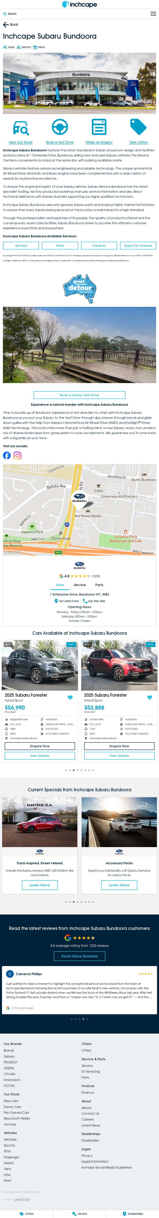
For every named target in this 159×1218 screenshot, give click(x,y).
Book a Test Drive (59, 142)
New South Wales (17, 1118)
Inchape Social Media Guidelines (107, 1167)
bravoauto (12, 1080)
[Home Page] (79, 4)
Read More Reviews (79, 956)
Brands (9, 1050)
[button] (79, 990)
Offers (86, 1050)
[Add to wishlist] (70, 698)
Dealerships (90, 1140)
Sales (60, 585)
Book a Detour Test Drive (79, 395)
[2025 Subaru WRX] (119, 665)
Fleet (7, 1180)
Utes (7, 1175)
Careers (88, 1119)
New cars (11, 1101)
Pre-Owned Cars (16, 1113)
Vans (7, 1169)
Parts (60, 246)
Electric (9, 1145)
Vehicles (10, 1139)
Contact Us (90, 1113)
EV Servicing (91, 1071)
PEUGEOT (11, 1062)
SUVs (7, 1151)
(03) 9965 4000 (96, 601)
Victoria (10, 1124)
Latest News (91, 1125)
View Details (39, 756)
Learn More (39, 885)
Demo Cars (12, 1107)
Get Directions (69, 601)
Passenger (11, 1157)
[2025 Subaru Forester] (40, 665)
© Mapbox (148, 553)
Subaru (9, 1056)
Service (21, 246)
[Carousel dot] (66, 770)
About (87, 1108)
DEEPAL (9, 1068)
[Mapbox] (13, 552)
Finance (88, 1092)
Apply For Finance (138, 246)
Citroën (10, 1074)
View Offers (138, 142)
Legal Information (95, 1161)
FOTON (9, 1086)
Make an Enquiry (99, 142)
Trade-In (99, 246)
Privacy (87, 1156)
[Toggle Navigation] (153, 14)
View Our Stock (21, 142)
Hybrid (8, 1163)
